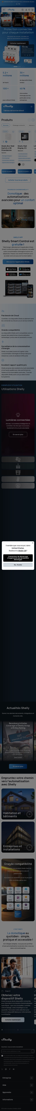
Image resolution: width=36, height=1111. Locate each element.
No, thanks (18, 565)
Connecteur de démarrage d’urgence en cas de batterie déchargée (18, 558)
